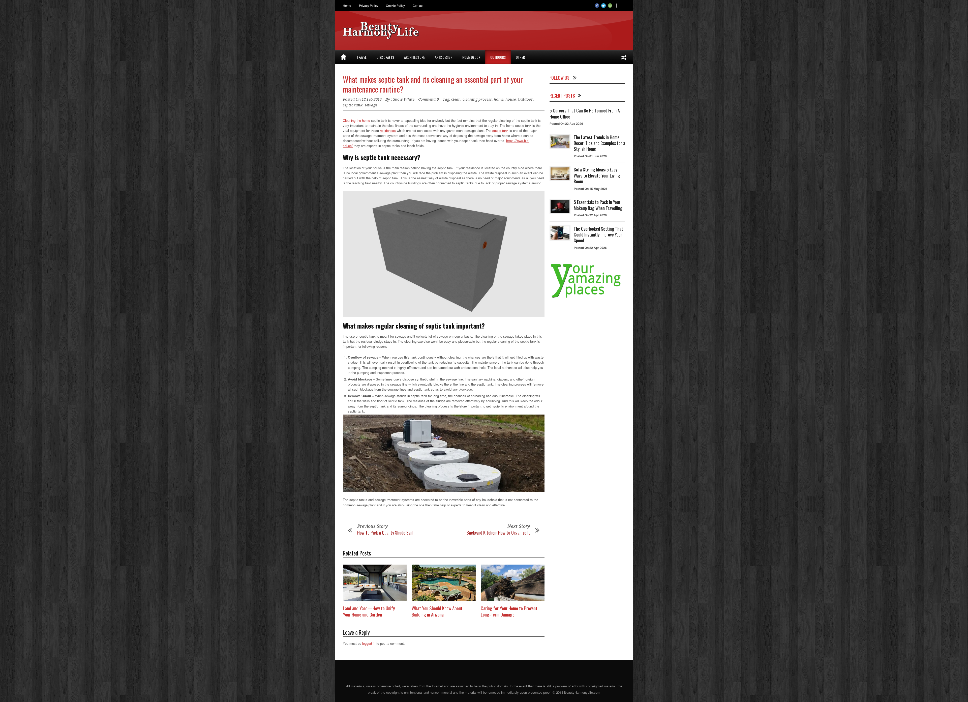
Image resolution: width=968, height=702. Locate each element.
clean (456, 99)
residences (388, 130)
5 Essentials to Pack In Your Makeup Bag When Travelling (598, 205)
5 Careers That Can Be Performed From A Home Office (585, 113)
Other (520, 57)
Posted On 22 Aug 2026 (566, 123)
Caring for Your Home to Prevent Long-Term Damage (509, 611)
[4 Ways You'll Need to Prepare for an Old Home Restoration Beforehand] (623, 57)
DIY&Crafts (385, 57)
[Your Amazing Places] (587, 297)
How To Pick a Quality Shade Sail (385, 532)
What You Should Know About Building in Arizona (437, 611)
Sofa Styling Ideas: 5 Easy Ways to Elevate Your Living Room (597, 175)
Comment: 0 (428, 99)
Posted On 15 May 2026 (591, 188)
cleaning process (477, 99)
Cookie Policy (395, 6)
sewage (371, 105)
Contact (418, 6)
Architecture (414, 57)
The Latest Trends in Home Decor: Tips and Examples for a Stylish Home (599, 143)
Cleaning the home (356, 120)
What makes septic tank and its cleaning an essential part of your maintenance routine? (433, 84)
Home (347, 6)
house (510, 99)
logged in (368, 643)
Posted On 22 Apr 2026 (590, 215)
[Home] (343, 57)
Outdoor (525, 99)
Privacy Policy (368, 6)
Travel (362, 57)
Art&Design (443, 57)
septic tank (352, 105)
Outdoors (498, 57)
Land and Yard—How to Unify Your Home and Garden (369, 611)
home (498, 99)
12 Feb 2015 (372, 99)
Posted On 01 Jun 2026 (590, 156)
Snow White (403, 99)
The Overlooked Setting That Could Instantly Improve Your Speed (598, 234)
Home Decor (471, 57)
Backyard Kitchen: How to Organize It (498, 532)
